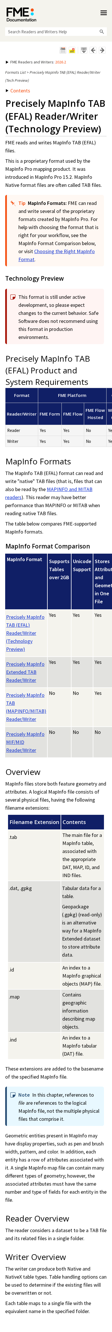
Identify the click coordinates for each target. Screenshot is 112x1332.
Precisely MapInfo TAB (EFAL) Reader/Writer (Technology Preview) (25, 633)
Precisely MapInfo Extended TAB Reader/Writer (25, 672)
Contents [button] (20, 90)
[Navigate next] (102, 50)
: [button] (38, 62)
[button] (101, 31)
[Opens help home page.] (21, 14)
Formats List (15, 72)
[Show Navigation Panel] (104, 13)
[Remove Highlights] (72, 50)
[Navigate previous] (93, 50)
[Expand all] (83, 50)
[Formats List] (62, 50)
